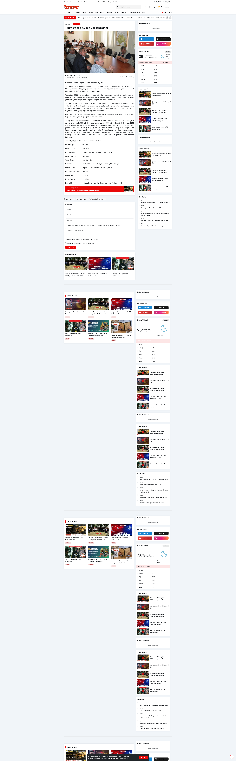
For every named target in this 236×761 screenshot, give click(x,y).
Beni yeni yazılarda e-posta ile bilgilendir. (81, 243)
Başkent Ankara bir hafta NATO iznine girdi (86, 18)
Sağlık (102, 12)
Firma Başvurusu (134, 12)
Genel (69, 12)
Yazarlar (66, 1)
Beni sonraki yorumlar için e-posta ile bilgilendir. (83, 239)
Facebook (147, 39)
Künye (72, 1)
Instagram (164, 43)
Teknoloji (109, 12)
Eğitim (84, 12)
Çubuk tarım (69, 199)
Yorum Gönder (70, 247)
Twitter (163, 39)
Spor (96, 12)
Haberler (67, 24)
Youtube (147, 43)
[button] (150, 7)
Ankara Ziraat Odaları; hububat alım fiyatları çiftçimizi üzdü (155, 214)
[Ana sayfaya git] (65, 12)
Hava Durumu (79, 1)
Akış (164, 12)
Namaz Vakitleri (102, 1)
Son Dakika (76, 24)
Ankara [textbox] (167, 7)
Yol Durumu (93, 1)
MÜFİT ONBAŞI (70, 76)
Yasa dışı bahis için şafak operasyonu (153, 226)
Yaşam (117, 12)
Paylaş (130, 76)
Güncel (77, 12)
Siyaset (90, 12)
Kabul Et (143, 757)
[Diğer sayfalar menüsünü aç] (170, 12)
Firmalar (115, 1)
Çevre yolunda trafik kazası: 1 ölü (152, 18)
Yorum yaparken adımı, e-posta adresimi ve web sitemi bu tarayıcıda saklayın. (94, 225)
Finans (86, 1)
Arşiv (143, 12)
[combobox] (170, 7)
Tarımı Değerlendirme (97, 199)
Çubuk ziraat (82, 199)
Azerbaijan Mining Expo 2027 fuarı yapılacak (120, 18)
